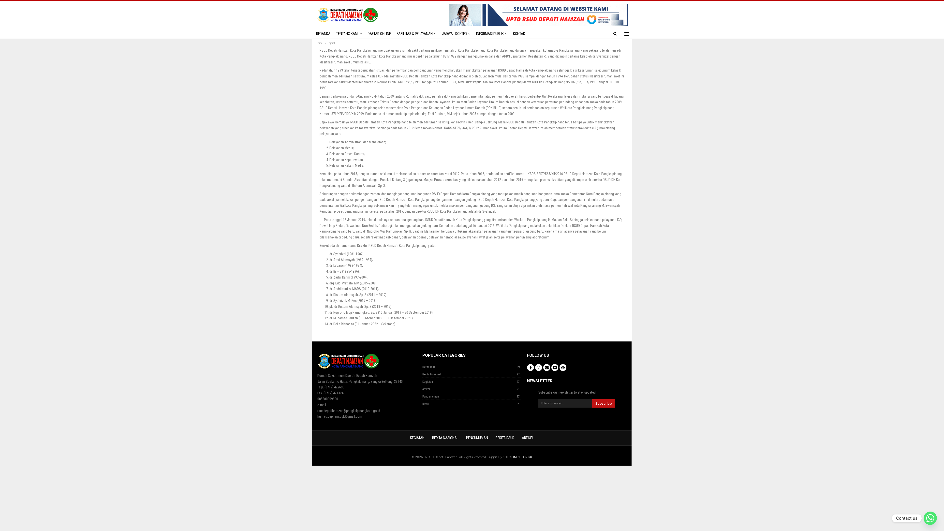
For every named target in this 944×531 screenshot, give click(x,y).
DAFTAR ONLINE (379, 33)
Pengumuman (430, 396)
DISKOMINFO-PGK (518, 457)
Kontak (519, 33)
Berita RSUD (429, 367)
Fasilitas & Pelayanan (415, 33)
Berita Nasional (431, 374)
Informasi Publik (490, 33)
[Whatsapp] (930, 518)
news (425, 404)
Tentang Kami (347, 33)
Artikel (426, 389)
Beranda (323, 33)
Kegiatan (427, 382)
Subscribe (603, 403)
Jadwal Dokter (454, 33)
